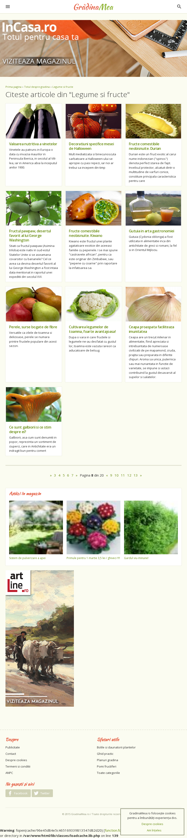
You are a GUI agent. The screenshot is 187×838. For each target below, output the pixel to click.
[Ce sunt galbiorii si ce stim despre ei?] (33, 404)
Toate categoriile (108, 773)
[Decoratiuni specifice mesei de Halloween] (93, 121)
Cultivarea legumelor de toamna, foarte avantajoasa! (92, 329)
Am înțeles (154, 830)
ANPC (9, 773)
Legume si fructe (62, 86)
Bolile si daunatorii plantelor (116, 747)
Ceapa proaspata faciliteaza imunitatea (151, 329)
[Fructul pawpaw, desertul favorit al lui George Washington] (33, 208)
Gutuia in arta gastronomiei (151, 230)
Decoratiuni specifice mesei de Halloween (91, 146)
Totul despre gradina (37, 86)
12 (129, 475)
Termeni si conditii (17, 766)
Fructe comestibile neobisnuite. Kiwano (85, 233)
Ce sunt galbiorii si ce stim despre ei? (30, 429)
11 (123, 475)
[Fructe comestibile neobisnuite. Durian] (153, 121)
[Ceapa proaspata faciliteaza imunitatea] (153, 304)
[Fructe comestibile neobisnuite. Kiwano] (93, 208)
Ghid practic (105, 754)
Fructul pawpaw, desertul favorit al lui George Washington (30, 235)
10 (116, 475)
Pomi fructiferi (106, 766)
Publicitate (12, 747)
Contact (10, 754)
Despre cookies (16, 760)
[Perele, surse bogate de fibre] (33, 304)
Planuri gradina (107, 760)
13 (136, 475)
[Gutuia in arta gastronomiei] (153, 208)
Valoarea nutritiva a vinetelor (33, 143)
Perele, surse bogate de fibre (33, 326)
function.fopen (116, 830)
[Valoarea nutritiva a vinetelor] (33, 121)
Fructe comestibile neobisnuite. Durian (145, 146)
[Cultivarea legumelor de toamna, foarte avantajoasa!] (93, 304)
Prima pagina (13, 86)
